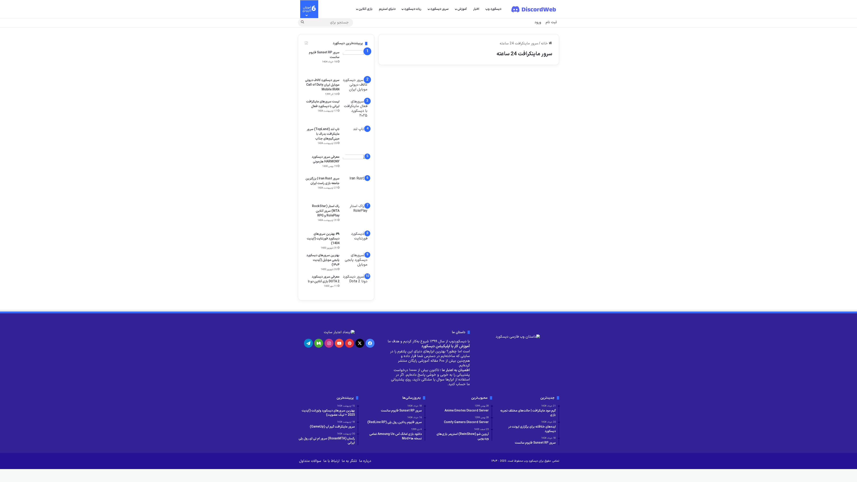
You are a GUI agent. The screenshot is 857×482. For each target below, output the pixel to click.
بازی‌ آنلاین (365, 9)
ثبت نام (551, 22)
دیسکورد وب (493, 9)
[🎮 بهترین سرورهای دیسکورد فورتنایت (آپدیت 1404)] (355, 238)
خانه (545, 43)
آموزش (462, 9)
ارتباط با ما (331, 461)
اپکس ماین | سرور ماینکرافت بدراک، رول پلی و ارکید (522, 91)
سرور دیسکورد (439, 9)
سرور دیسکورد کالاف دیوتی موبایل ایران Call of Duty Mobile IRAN (322, 85)
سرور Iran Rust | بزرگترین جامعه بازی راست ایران (322, 181)
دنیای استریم (387, 9)
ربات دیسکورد (412, 9)
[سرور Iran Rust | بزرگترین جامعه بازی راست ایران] (355, 188)
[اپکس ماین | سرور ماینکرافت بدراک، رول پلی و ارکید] (515, 112)
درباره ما (365, 461)
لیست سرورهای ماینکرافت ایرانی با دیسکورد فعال (322, 104)
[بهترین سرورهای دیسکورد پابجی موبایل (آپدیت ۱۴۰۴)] (355, 261)
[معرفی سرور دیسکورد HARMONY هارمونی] (355, 164)
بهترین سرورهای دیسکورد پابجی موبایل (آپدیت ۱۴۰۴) (322, 260)
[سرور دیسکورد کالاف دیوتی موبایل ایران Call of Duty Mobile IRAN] (355, 86)
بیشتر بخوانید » (539, 146)
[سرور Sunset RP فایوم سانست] (355, 62)
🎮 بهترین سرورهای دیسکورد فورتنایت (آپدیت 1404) (323, 239)
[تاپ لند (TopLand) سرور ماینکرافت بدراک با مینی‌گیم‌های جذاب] (422, 119)
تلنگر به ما (349, 461)
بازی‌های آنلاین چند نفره (535, 81)
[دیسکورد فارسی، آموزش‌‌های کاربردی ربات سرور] (534, 9)
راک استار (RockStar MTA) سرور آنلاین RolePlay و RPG (325, 211)
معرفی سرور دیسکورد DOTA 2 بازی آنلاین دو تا (323, 279)
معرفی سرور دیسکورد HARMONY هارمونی (325, 159)
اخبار (476, 9)
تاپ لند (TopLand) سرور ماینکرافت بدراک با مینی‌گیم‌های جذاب (425, 95)
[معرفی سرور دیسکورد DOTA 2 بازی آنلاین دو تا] (355, 283)
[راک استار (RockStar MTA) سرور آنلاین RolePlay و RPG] (355, 216)
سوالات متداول (310, 461)
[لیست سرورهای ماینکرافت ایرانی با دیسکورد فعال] (355, 111)
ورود (538, 22)
